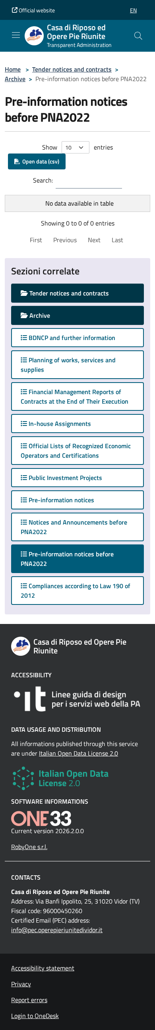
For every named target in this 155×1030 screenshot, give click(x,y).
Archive (15, 79)
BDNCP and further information (71, 337)
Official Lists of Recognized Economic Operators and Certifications (76, 450)
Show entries (77, 147)
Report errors (29, 1000)
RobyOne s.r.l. (29, 846)
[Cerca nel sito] (138, 36)
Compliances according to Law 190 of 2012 (75, 590)
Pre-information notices (60, 500)
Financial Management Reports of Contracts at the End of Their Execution (74, 396)
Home (13, 69)
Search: (43, 180)
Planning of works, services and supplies (68, 364)
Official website (36, 10)
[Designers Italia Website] (77, 698)
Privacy (21, 984)
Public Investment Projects (64, 477)
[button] (133, 10)
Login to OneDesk (35, 1015)
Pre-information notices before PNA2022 (67, 558)
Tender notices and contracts (72, 69)
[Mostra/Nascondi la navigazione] (16, 35)
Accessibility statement (42, 968)
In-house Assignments (59, 423)
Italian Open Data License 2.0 (78, 753)
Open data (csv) (39, 161)
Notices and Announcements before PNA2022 (74, 526)
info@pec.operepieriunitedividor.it (57, 930)
